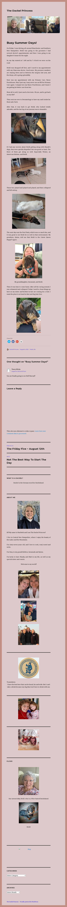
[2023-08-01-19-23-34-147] (29, 584)
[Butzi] (29, 668)
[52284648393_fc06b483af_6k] (29, 315)
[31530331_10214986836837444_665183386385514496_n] (29, 634)
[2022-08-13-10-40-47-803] (29, 211)
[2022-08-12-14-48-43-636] (29, 128)
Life (35, 349)
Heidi (31, 349)
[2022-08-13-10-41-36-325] (29, 171)
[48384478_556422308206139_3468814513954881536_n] (29, 739)
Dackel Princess (13, 349)
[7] (29, 708)
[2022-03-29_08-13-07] (29, 812)
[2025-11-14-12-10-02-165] (29, 515)
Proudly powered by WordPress (29, 902)
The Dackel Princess (20, 10)
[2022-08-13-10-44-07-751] (29, 260)
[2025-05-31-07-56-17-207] (29, 781)
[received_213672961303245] (29, 611)
